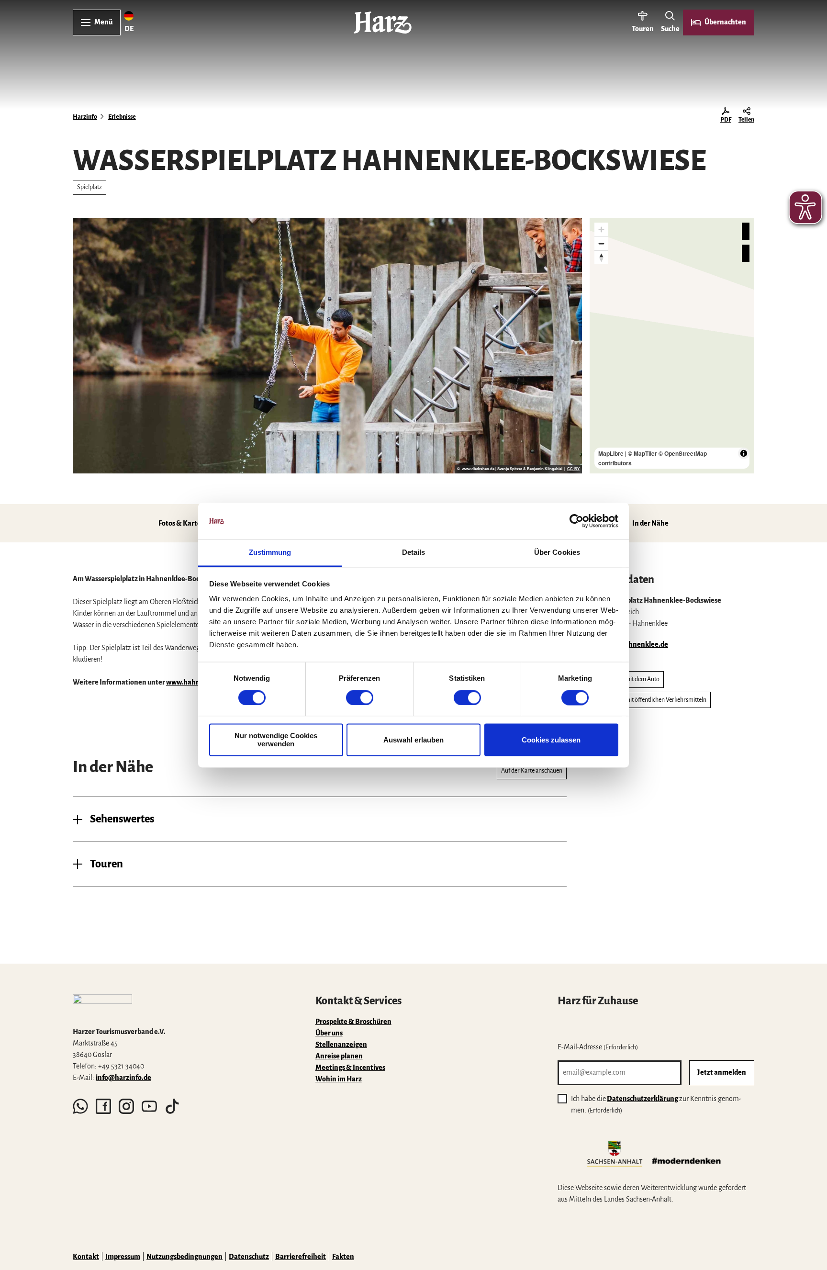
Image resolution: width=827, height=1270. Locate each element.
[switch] (359, 697)
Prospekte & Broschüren (353, 1021)
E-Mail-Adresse (598, 1047)
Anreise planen (339, 1056)
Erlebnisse (122, 116)
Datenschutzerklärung (642, 1098)
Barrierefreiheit (300, 1256)
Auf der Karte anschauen (531, 770)
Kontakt (86, 1256)
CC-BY (573, 469)
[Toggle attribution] (743, 453)
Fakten (343, 1256)
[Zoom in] (601, 229)
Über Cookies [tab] (557, 553)
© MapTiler (642, 453)
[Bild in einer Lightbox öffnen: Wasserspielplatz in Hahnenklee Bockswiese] (327, 345)
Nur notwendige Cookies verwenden (276, 740)
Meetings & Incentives (350, 1067)
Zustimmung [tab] (270, 553)
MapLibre (611, 453)
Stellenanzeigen (341, 1044)
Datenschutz (249, 1256)
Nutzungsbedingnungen (184, 1256)
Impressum (122, 1256)
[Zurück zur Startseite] (382, 22)
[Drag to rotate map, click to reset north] (601, 257)
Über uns (329, 1033)
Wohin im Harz (338, 1079)
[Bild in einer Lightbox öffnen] (102, 1006)
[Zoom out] (601, 243)
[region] (672, 345)
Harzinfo (85, 116)
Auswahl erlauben (413, 740)
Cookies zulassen (551, 740)
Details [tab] (413, 553)
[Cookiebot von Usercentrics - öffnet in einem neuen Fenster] (576, 521)
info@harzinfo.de (123, 1077)
